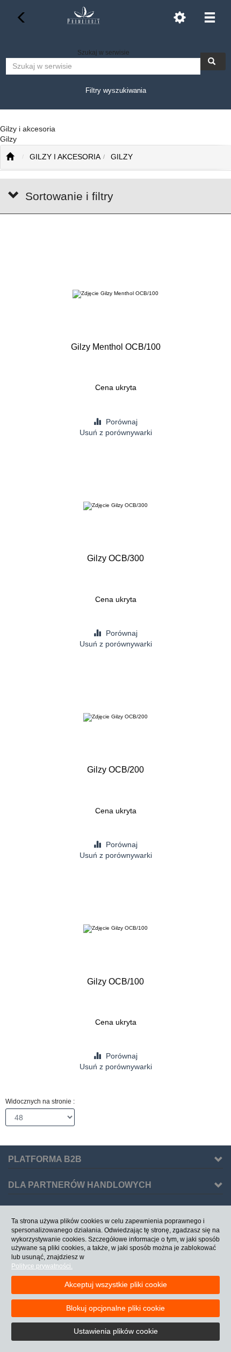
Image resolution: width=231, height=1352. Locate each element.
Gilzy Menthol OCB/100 (116, 346)
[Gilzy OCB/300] (115, 505)
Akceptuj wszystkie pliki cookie (115, 1284)
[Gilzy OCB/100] (115, 929)
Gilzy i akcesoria (65, 156)
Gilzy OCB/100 (115, 981)
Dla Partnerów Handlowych (79, 1184)
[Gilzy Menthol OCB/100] (115, 294)
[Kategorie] (209, 17)
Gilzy (122, 156)
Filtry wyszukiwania (115, 90)
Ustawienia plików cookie (116, 1331)
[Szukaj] (213, 61)
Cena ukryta (115, 387)
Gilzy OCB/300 (115, 558)
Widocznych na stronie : (40, 1101)
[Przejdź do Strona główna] (10, 157)
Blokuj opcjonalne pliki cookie (115, 1308)
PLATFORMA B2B (45, 1159)
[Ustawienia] (179, 17)
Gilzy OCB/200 (115, 769)
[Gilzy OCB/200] (115, 717)
